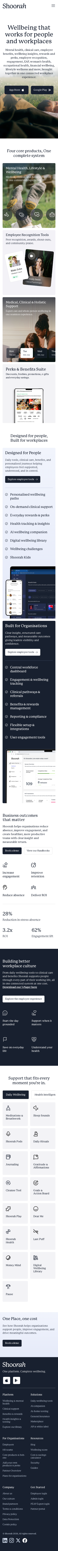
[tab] (16, 1094)
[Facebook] (24, 1540)
